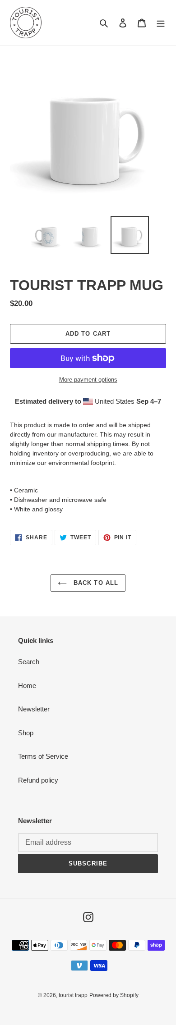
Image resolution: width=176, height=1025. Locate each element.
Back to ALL (94, 582)
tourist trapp (73, 995)
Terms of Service (43, 756)
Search (28, 661)
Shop (25, 733)
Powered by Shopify (114, 995)
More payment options (88, 379)
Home (27, 685)
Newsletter (34, 709)
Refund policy (38, 780)
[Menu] (160, 22)
